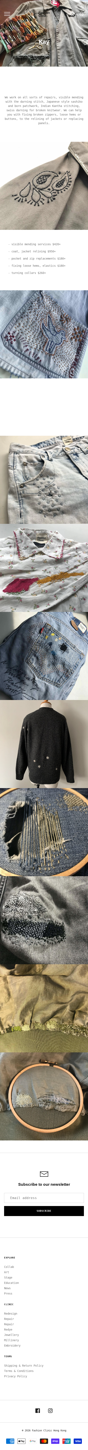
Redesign (10, 1313)
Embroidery (12, 1345)
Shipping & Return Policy (23, 1365)
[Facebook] (37, 1411)
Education (11, 1282)
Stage (8, 1277)
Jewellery (11, 1335)
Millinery (11, 1340)
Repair (9, 1319)
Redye (8, 1329)
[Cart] (81, 14)
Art (6, 1272)
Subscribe (44, 1210)
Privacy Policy (15, 1376)
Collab (9, 1266)
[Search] (72, 14)
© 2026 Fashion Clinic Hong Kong (44, 1430)
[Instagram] (50, 1411)
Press (8, 1293)
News (7, 1288)
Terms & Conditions (19, 1371)
